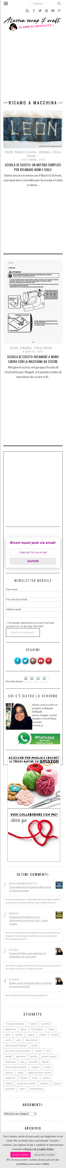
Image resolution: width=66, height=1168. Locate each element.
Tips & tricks (43, 347)
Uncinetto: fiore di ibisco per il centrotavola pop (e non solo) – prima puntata (28, 920)
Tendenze (44, 151)
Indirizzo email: (13, 609)
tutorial (57, 1083)
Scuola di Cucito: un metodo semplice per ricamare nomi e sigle (33, 167)
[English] (27, 681)
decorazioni (31, 1040)
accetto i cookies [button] (20, 1154)
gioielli (8, 1056)
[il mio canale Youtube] (41, 663)
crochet (54, 1034)
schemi (8, 1083)
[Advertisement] (33, 66)
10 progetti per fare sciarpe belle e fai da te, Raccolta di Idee (30, 889)
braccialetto (37, 1029)
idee (22, 1061)
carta (8, 1034)
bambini (45, 1023)
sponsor (44, 1083)
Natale (45, 1061)
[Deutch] (33, 681)
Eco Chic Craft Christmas (18, 1050)
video (22, 1088)
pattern (47, 1067)
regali (20, 1072)
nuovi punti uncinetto (16, 1067)
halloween (10, 1061)
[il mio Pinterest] (48, 663)
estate (38, 1050)
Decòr (9, 151)
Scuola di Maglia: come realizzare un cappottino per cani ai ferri (27, 955)
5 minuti (33, 1023)
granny (33, 1056)
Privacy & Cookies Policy (39, 1149)
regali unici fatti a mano (39, 1072)
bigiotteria (10, 1029)
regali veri (10, 1077)
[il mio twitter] (25, 663)
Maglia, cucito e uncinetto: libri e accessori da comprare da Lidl (30, 985)
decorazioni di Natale (16, 1045)
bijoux (23, 1029)
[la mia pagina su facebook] (17, 663)
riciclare (24, 1077)
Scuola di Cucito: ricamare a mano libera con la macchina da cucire (33, 359)
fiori (48, 1050)
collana (30, 1034)
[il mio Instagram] (33, 663)
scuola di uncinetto (26, 1083)
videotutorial (36, 1088)
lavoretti (33, 1061)
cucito (8, 1040)
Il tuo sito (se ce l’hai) (16, 599)
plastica (9, 1072)
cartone (19, 1034)
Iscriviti (33, 561)
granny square (49, 1056)
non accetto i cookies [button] (44, 1154)
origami (35, 1067)
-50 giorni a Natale (14, 1023)
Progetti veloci (25, 151)
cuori (18, 1040)
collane (42, 1034)
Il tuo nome (11, 589)
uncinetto (10, 1088)
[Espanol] (39, 681)
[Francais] (45, 681)
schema (46, 1077)
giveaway (21, 1056)
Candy (51, 1029)
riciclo (35, 1077)
